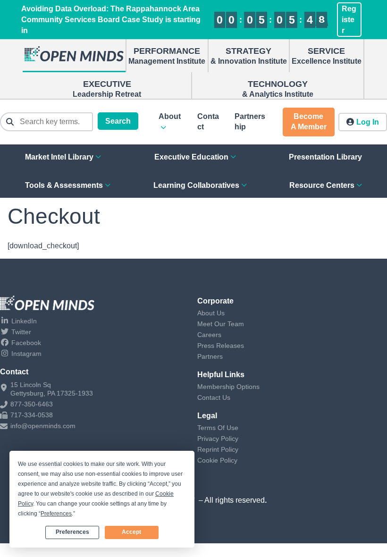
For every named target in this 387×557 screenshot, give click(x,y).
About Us (211, 313)
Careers (209, 334)
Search (118, 121)
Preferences (72, 532)
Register (349, 19)
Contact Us (213, 397)
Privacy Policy (217, 438)
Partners (210, 356)
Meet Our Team (220, 324)
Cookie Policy (217, 460)
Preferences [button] (56, 513)
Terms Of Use (217, 427)
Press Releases (220, 345)
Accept (131, 532)
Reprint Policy (217, 449)
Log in (367, 122)
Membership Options (228, 386)
